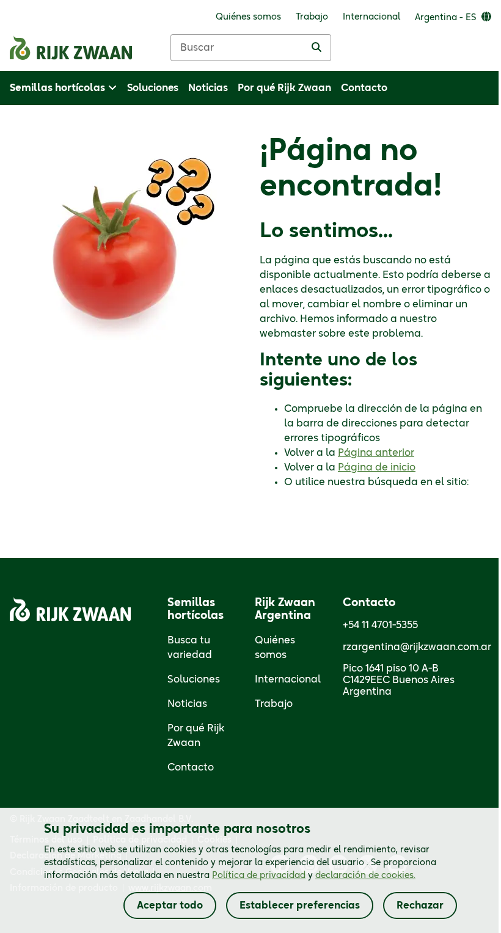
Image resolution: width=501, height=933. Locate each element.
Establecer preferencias (300, 905)
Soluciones (193, 679)
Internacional (288, 679)
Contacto (190, 767)
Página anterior (376, 453)
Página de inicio (376, 467)
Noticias (187, 704)
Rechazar (420, 905)
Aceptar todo (170, 905)
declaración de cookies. (365, 875)
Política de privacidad (258, 875)
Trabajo (274, 704)
